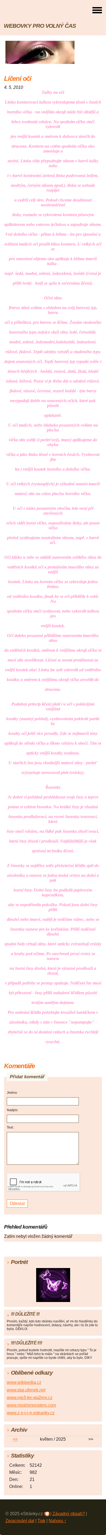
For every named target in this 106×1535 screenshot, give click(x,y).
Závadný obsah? (68, 1513)
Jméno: (12, 1093)
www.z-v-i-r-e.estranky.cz (31, 1412)
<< (15, 1439)
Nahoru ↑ (57, 1520)
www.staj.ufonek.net (26, 1390)
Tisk (41, 1520)
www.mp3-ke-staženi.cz (29, 1397)
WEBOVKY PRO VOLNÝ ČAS (40, 26)
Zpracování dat (19, 1520)
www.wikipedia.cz (24, 1382)
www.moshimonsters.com (31, 1405)
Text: (10, 1127)
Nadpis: (12, 1110)
